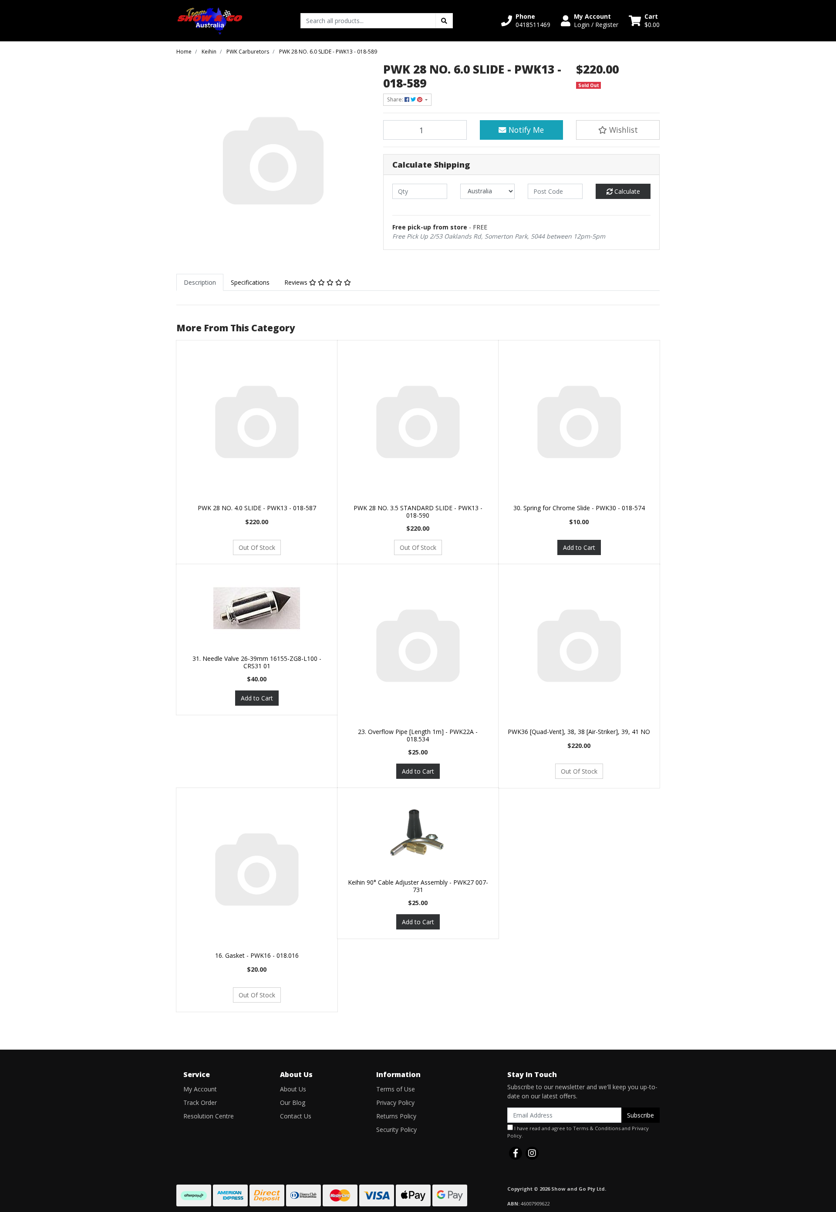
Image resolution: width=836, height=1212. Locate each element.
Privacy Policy (395, 1102)
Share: (396, 99)
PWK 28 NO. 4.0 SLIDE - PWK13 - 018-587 (257, 508)
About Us (293, 1089)
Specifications (250, 282)
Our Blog (292, 1102)
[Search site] (444, 20)
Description (200, 282)
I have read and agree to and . (578, 1132)
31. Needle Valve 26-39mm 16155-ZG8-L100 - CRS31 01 (256, 662)
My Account (200, 1089)
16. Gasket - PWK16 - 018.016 (257, 955)
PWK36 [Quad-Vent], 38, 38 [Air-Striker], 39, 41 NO (579, 731)
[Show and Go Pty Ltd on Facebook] (515, 1153)
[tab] (199, 282)
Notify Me (525, 130)
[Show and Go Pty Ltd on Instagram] (532, 1153)
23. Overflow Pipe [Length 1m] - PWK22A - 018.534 (418, 735)
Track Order (200, 1102)
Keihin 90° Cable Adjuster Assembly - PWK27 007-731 (418, 886)
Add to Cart (579, 547)
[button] (525, 20)
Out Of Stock (257, 547)
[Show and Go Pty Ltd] (210, 20)
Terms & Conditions (596, 1128)
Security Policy (396, 1129)
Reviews (296, 282)
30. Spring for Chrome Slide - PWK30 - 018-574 (579, 508)
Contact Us (295, 1116)
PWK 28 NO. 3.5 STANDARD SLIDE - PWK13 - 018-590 (418, 511)
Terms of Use (395, 1089)
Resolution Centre (208, 1116)
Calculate (626, 191)
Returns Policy (396, 1116)
